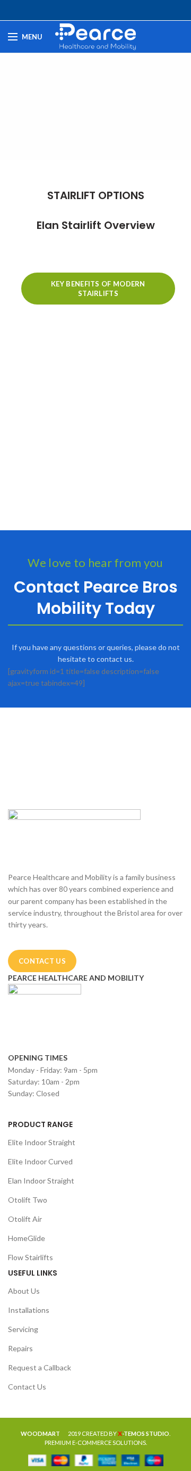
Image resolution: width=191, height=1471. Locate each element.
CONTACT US (42, 961)
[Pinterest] (96, 10)
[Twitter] (83, 10)
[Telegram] (120, 10)
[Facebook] (71, 10)
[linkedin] (108, 10)
